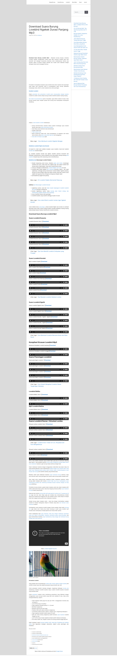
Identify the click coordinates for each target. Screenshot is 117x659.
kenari (85, 2)
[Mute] (63, 225)
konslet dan (32, 150)
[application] (49, 225)
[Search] (86, 12)
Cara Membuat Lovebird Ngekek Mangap (50, 141)
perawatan (34, 594)
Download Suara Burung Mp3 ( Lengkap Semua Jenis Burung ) (81, 25)
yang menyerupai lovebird (47, 127)
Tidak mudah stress (36, 132)
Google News (59, 651)
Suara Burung (60, 2)
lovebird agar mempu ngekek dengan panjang (56, 583)
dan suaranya (50, 169)
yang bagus (42, 207)
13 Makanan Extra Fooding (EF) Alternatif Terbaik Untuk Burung (81, 80)
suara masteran (61, 614)
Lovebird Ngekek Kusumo (50, 548)
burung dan (66, 588)
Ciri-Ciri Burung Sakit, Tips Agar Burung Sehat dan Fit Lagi (80, 30)
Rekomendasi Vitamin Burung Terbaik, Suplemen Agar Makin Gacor (80, 58)
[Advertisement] (49, 13)
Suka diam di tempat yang (38, 136)
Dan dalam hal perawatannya (36, 98)
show (35, 648)
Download (46, 221)
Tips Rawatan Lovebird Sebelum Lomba (49, 297)
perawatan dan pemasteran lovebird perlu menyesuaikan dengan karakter (50, 94)
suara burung (34, 639)
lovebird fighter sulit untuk (55, 167)
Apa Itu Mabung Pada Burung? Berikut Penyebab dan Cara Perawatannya (80, 85)
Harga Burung (52, 2)
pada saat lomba (58, 163)
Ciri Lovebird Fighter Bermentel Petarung (50, 180)
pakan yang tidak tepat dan (47, 135)
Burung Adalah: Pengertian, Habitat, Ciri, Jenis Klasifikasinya (80, 35)
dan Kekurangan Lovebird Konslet (42, 184)
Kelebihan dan (32, 160)
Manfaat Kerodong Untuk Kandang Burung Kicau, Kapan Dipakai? (80, 74)
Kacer (80, 2)
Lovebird (68, 2)
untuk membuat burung (55, 474)
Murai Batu (74, 2)
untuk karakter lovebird (38, 122)
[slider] (66, 225)
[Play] (30, 225)
